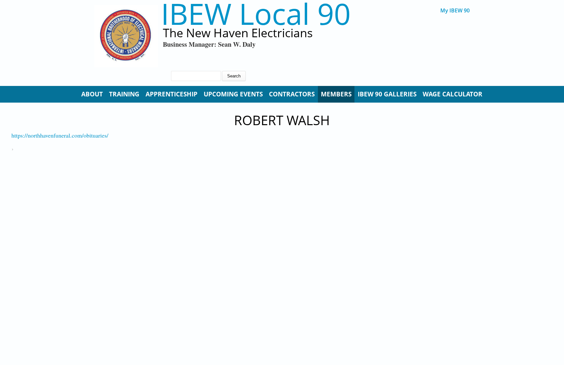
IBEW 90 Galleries (387, 94)
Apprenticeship (171, 94)
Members (336, 94)
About (92, 94)
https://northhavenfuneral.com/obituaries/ (59, 135)
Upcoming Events (233, 94)
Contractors (292, 94)
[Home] (126, 36)
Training (124, 94)
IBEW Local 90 (256, 13)
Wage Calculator (452, 94)
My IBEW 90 (455, 10)
